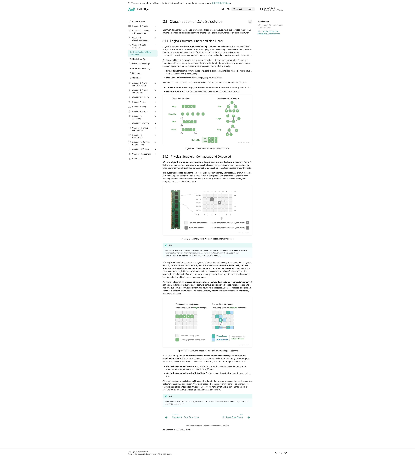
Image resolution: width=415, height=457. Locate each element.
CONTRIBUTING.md (221, 3)
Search (239, 9)
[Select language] (228, 9)
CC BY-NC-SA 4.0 (165, 454)
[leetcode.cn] (286, 453)
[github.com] (276, 453)
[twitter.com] (281, 453)
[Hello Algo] (131, 9)
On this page (263, 21)
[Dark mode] (223, 9)
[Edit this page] (250, 22)
